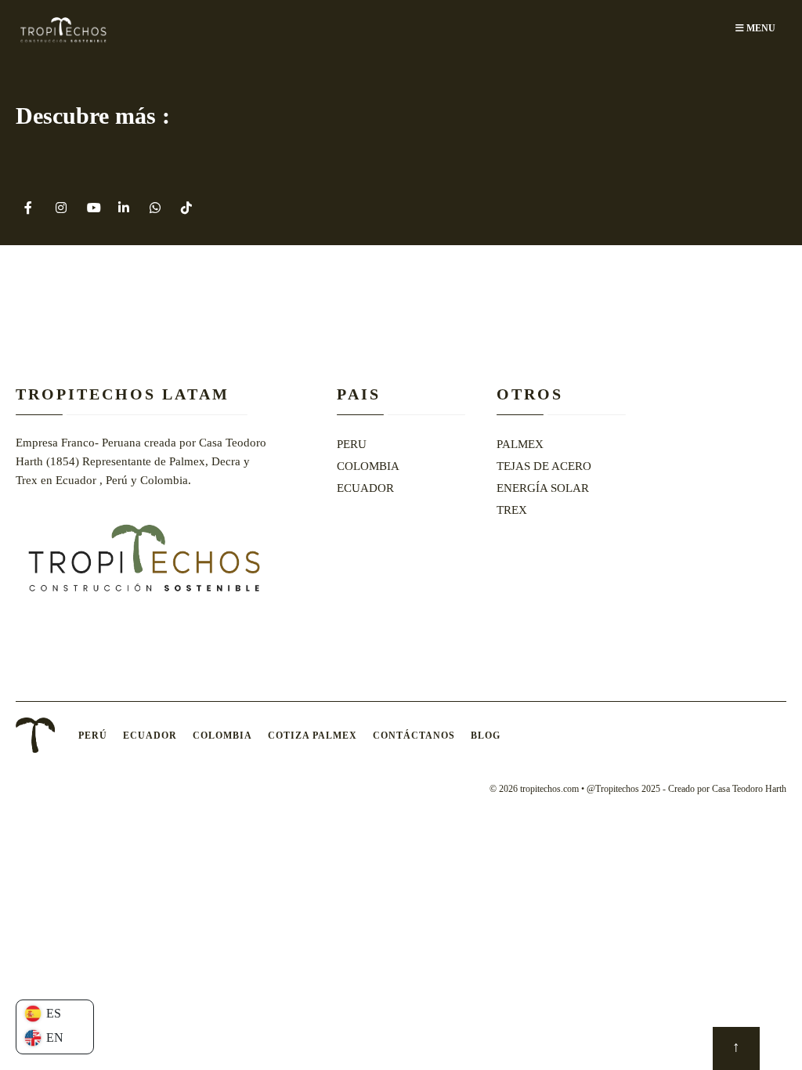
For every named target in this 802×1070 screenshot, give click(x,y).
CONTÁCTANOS (414, 735)
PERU (352, 444)
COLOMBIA (368, 466)
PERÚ (92, 735)
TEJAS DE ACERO (544, 466)
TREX (512, 510)
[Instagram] (60, 207)
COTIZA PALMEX (312, 735)
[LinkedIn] (123, 207)
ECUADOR (365, 488)
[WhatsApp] (154, 207)
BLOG (485, 735)
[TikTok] (186, 207)
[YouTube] (92, 207)
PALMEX (520, 444)
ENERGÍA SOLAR (543, 488)
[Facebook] (29, 207)
